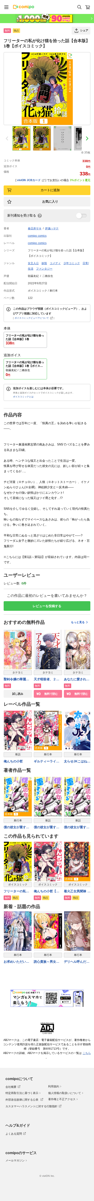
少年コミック (71, 263)
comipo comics (37, 235)
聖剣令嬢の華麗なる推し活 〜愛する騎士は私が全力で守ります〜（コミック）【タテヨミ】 (16, 679)
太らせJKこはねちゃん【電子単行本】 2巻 (77, 761)
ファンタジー (44, 268)
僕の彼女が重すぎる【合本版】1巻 (16, 827)
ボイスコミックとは (23, 396)
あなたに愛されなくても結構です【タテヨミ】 (76, 679)
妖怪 (44, 263)
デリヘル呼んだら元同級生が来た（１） (76, 962)
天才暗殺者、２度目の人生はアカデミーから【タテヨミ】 (46, 679)
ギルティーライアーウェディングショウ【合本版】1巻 (47, 761)
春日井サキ (35, 228)
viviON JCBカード (29, 180)
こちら (87, 1053)
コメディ (55, 263)
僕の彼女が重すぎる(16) (46, 827)
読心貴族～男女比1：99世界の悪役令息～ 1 (48, 962)
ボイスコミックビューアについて (32, 318)
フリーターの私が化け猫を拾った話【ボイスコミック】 (16, 891)
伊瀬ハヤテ (52, 228)
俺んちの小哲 (13, 761)
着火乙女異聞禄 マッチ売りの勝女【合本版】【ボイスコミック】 (77, 891)
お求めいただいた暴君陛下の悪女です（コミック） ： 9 (17, 962)
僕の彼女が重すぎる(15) (76, 827)
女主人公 (33, 263)
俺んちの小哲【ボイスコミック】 (46, 891)
